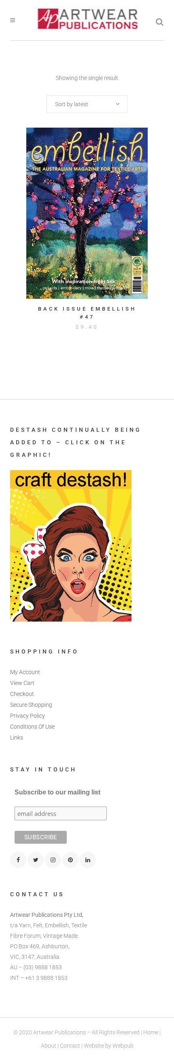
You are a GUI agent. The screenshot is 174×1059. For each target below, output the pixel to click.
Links (16, 737)
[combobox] (87, 104)
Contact (70, 1045)
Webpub (123, 1045)
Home (150, 1032)
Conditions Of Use (32, 726)
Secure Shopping (31, 705)
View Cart (22, 683)
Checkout (22, 694)
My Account (25, 672)
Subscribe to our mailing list (57, 792)
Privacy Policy (27, 715)
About (48, 1045)
